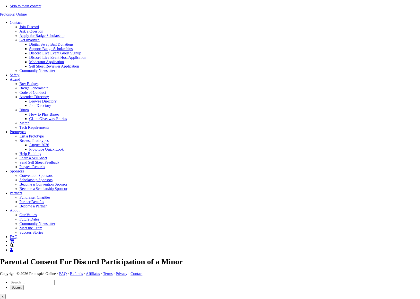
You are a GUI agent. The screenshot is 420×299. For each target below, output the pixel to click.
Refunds (76, 274)
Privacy (121, 274)
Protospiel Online (13, 14)
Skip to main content (25, 6)
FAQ (63, 274)
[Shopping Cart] (12, 241)
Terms (108, 274)
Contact (136, 274)
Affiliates (93, 274)
